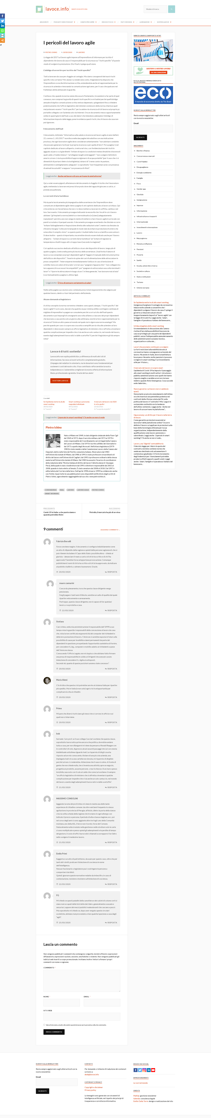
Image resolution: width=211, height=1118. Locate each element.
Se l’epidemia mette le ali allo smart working (151, 302)
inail (62, 490)
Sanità (139, 260)
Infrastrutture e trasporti (147, 216)
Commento (49, 968)
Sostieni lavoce (163, 22)
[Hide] (1, 45)
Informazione (142, 211)
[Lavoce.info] (53, 9)
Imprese (140, 205)
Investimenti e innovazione (147, 227)
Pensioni (140, 249)
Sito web (47, 1011)
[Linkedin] (2, 25)
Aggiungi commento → (110, 530)
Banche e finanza (143, 151)
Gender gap (141, 189)
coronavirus (51, 490)
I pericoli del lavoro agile (69, 42)
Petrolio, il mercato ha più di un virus (105, 512)
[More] (2, 40)
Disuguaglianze (142, 167)
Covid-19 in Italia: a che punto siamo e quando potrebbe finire (59, 513)
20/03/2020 (67, 52)
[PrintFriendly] (2, 35)
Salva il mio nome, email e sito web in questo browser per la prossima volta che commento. (76, 1025)
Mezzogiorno (142, 238)
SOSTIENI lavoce (60, 381)
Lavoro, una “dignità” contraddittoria (148, 443)
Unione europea (143, 288)
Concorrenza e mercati (146, 156)
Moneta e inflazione (144, 244)
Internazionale (142, 222)
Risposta (112, 572)
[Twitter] (2, 20)
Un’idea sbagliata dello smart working (149, 326)
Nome (46, 997)
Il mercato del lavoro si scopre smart (148, 368)
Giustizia (140, 194)
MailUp (136, 1096)
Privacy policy (90, 1090)
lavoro (70, 490)
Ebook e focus (107, 22)
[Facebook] (2, 16)
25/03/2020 (64, 923)
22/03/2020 (68, 610)
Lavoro (81, 52)
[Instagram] (144, 1070)
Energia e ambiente (144, 173)
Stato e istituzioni (143, 277)
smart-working (52, 493)
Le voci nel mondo (140, 1083)
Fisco (139, 184)
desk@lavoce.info (92, 1074)
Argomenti (44, 22)
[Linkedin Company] (149, 1070)
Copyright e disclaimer (94, 1087)
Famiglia (140, 178)
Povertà (140, 255)
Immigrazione (142, 200)
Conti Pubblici (142, 162)
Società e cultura (143, 271)
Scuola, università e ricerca (147, 266)
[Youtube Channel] (153, 1070)
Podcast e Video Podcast (63, 22)
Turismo (140, 282)
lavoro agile (83, 490)
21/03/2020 (64, 787)
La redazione (145, 22)
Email (87, 997)
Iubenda (136, 1098)
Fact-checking (126, 22)
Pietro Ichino (51, 52)
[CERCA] (171, 9)
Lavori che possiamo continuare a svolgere (151, 347)
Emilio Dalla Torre (140, 1101)
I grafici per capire (87, 22)
